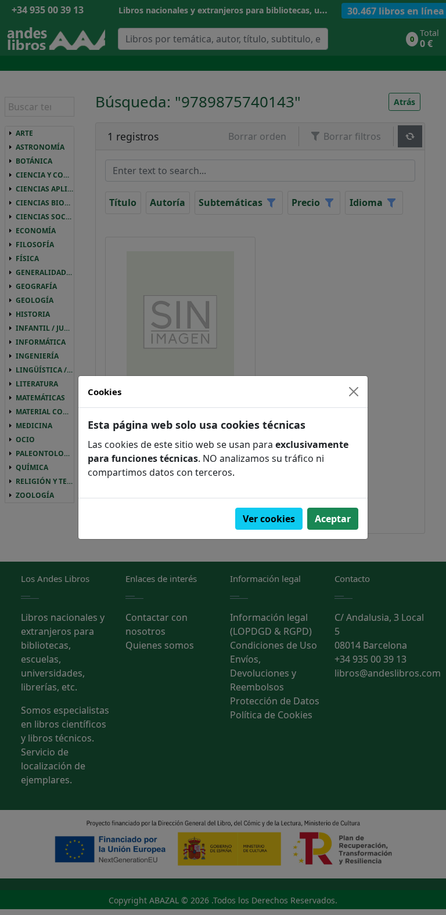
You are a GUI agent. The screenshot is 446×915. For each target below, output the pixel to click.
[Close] (353, 391)
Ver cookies (269, 518)
